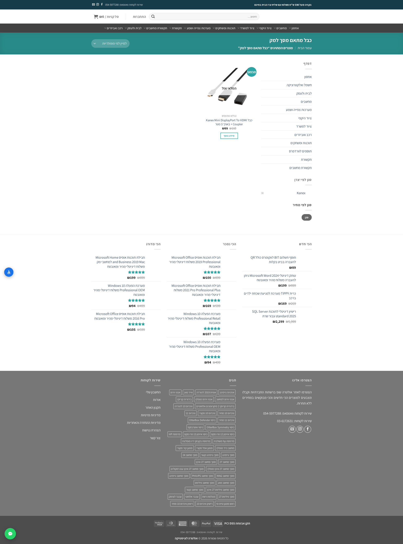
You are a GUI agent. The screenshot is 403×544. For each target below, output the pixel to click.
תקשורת (177, 28)
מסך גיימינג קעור (210, 455)
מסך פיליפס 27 (226, 496)
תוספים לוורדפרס (300, 151)
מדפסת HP (175, 434)
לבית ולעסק (134, 28)
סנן (306, 217)
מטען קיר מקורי (184, 448)
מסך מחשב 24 (190, 455)
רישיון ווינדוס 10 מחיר (182, 504)
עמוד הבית (305, 48)
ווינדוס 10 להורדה (183, 406)
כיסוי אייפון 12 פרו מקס (222, 434)
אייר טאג (188, 392)
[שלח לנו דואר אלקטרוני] (93, 4)
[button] (139, 16)
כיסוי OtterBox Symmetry (220, 427)
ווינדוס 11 (190, 413)
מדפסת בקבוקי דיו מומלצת (196, 441)
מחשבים (281, 28)
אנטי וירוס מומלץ (203, 399)
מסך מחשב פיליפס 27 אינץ (220, 489)
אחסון (295, 28)
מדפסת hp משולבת (224, 441)
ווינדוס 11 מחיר (226, 420)
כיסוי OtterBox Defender (202, 420)
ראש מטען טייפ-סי (225, 504)
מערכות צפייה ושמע (198, 28)
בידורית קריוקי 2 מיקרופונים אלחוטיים (215, 406)
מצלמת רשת (208, 496)
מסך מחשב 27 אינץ (206, 462)
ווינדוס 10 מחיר (226, 413)
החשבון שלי (153, 392)
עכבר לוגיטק (175, 496)
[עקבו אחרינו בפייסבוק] (101, 4)
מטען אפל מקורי (204, 448)
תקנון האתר (153, 407)
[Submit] (153, 16)
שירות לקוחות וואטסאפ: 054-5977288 (124, 5)
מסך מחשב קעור (194, 489)
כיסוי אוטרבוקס (195, 427)
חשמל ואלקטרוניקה (299, 85)
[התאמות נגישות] (8, 272)
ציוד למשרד (247, 28)
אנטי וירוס (175, 392)
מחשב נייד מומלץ (225, 448)
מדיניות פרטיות (151, 415)
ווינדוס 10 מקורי (207, 413)
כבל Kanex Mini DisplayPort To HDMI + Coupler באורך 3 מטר (229, 122)
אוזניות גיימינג (227, 392)
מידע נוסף (229, 135)
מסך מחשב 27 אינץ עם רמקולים (187, 469)
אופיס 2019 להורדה (206, 392)
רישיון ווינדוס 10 (204, 504)
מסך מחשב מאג (226, 483)
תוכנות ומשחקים (225, 28)
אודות (157, 399)
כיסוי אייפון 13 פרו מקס (195, 434)
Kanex (301, 193)
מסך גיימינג (228, 455)
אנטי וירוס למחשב (225, 399)
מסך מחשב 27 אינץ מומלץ (220, 469)
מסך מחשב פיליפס (204, 483)
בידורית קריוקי (184, 399)
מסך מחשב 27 (227, 462)
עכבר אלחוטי (191, 496)
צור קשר (155, 438)
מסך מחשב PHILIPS (202, 476)
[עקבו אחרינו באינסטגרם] (97, 4)
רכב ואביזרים (115, 28)
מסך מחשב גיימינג (178, 476)
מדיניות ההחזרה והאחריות (144, 422)
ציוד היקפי (265, 28)
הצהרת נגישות (151, 430)
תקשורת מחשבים (156, 28)
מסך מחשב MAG (225, 476)
